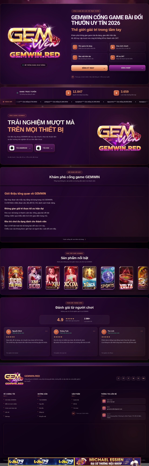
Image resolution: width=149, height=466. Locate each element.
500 (143, 378)
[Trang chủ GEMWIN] (12, 378)
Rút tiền (41, 408)
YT (123, 378)
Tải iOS (46, 148)
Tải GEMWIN (43, 400)
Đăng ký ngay (88, 68)
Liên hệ (7, 412)
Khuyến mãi (42, 416)
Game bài (76, 400)
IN (133, 378)
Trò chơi (75, 408)
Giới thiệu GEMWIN (10, 400)
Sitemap (7, 416)
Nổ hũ (75, 404)
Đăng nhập (126, 68)
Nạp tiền (41, 404)
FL (138, 378)
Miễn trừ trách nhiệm (11, 404)
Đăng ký (41, 412)
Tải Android (21, 148)
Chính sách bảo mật (11, 408)
